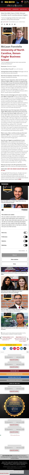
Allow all (14, 255)
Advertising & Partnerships (20, 463)
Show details (22, 250)
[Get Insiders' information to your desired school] (14, 406)
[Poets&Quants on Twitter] (4, 348)
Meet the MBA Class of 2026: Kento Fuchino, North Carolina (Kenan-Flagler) (20, 339)
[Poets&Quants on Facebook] (11, 348)
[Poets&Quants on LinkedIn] (21, 348)
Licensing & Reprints (6, 463)
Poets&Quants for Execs (19, 455)
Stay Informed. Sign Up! (11, 344)
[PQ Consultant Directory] (14, 439)
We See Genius (15, 458)
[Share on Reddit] (15, 24)
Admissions (15, 9)
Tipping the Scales (23, 457)
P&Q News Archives (13, 462)
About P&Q (4, 462)
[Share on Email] (7, 24)
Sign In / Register (21, 464)
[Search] (27, 352)
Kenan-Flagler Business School (19, 333)
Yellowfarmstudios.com (18, 468)
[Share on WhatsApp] (12, 24)
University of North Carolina (15, 334)
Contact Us (12, 464)
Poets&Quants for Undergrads (9, 457)
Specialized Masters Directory (14, 374)
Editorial (6, 464)
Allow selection (14, 259)
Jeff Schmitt (6, 21)
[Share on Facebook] (2, 24)
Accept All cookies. (14, 359)
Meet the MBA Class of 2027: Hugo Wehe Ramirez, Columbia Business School (13, 201)
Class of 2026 (8, 333)
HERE (19, 179)
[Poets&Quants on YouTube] (18, 348)
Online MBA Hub (14, 371)
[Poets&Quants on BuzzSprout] (7, 348)
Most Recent (23, 9)
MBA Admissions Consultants (14, 380)
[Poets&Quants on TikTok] (24, 348)
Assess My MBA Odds (14, 383)
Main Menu (8, 9)
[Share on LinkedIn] (10, 24)
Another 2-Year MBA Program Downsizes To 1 (8, 338)
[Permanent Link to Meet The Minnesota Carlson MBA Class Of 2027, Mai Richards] (14, 320)
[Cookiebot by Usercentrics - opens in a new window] (21, 210)
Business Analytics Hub (14, 377)
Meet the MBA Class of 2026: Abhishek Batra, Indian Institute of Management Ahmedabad (14, 310)
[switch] (25, 237)
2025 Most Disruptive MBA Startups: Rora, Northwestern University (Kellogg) (11, 291)
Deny (14, 263)
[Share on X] (4, 24)
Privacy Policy (22, 462)
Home (2, 9)
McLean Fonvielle (5, 334)
